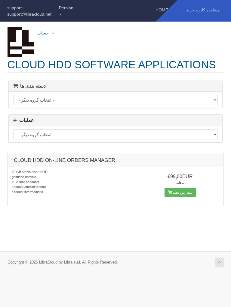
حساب (44, 33)
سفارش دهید (182, 192)
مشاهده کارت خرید (203, 9)
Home (162, 9)
